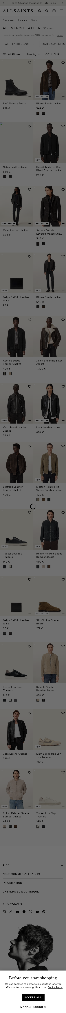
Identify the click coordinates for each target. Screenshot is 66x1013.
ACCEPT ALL (33, 997)
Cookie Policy (55, 987)
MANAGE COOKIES (33, 1007)
